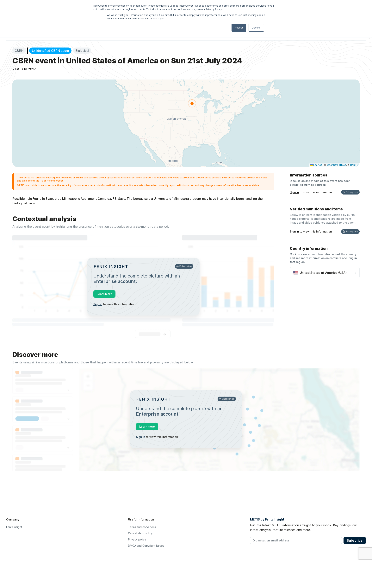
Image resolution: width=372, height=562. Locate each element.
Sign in (97, 304)
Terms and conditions (142, 527)
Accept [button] (239, 27)
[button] (192, 103)
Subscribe (355, 540)
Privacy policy (137, 539)
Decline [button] (256, 27)
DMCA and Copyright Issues (146, 545)
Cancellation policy (140, 533)
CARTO (354, 164)
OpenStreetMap (336, 164)
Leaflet (317, 164)
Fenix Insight (14, 527)
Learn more (104, 294)
